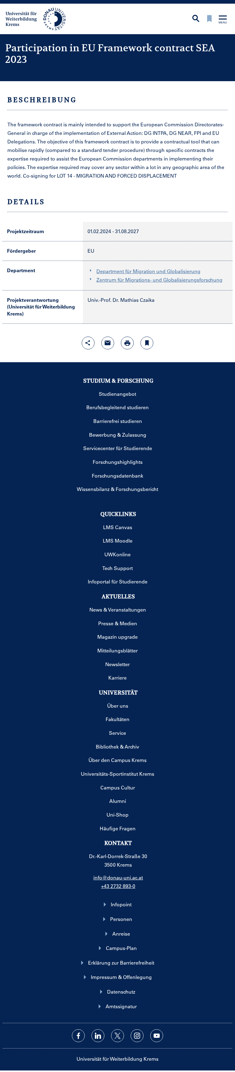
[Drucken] (127, 343)
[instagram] (137, 1035)
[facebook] (78, 1035)
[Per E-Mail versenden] (107, 343)
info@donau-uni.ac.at (118, 877)
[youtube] (156, 1035)
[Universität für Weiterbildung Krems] (39, 18)
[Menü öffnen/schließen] (223, 20)
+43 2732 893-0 (118, 886)
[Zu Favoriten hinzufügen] (146, 343)
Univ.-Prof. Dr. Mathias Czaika (121, 300)
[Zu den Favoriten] (209, 19)
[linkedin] (97, 1035)
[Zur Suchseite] (196, 19)
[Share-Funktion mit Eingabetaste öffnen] (88, 343)
